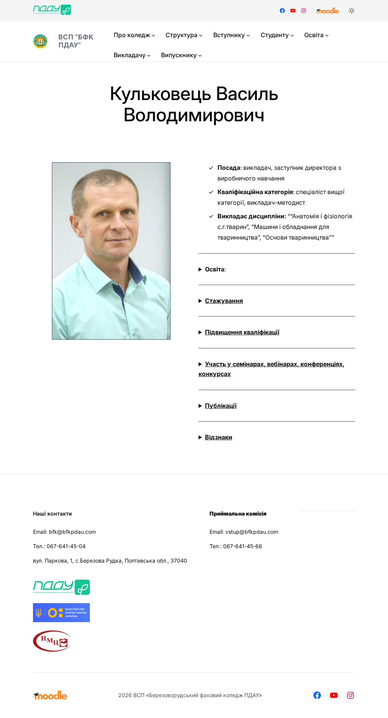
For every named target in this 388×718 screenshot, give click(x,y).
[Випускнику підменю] (200, 55)
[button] (351, 10)
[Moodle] (327, 10)
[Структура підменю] (201, 35)
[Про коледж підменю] (153, 35)
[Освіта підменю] (327, 35)
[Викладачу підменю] (149, 55)
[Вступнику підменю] (248, 35)
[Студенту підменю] (292, 35)
